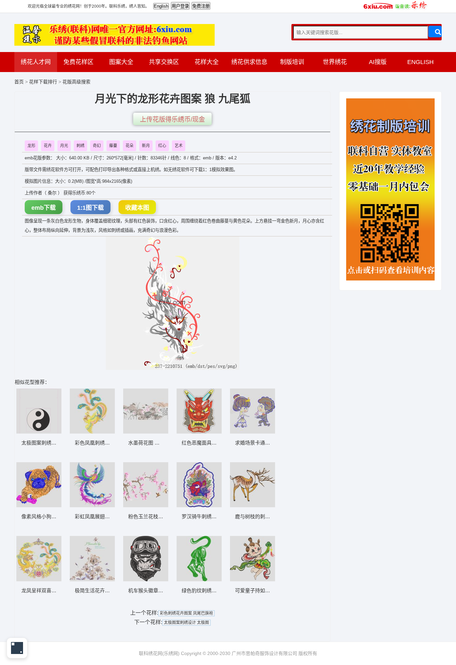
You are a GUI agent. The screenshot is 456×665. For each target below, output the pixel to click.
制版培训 (292, 62)
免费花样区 (78, 62)
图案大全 (121, 62)
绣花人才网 (36, 62)
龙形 (31, 145)
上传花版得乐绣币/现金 (172, 119)
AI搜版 (378, 62)
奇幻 (97, 145)
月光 (64, 145)
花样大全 (207, 62)
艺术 (179, 145)
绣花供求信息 (249, 62)
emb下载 (43, 207)
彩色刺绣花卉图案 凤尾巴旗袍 (186, 613)
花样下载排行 (43, 81)
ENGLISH (420, 62)
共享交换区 (164, 62)
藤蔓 (113, 145)
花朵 (130, 145)
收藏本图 (137, 207)
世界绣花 (335, 62)
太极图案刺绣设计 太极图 (186, 622)
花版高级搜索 (76, 81)
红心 (162, 145)
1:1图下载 (90, 207)
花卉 (48, 145)
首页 (19, 81)
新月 (146, 145)
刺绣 (80, 145)
